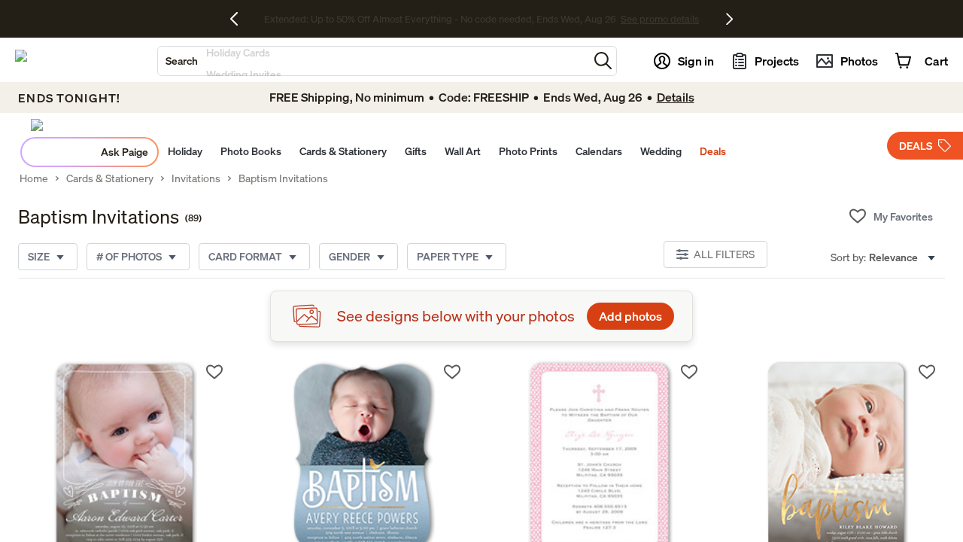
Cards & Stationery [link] (109, 178)
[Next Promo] (729, 19)
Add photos (630, 316)
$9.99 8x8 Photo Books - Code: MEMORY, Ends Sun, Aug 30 (440, 19)
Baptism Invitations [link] (283, 178)
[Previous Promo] (239, 19)
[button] (603, 60)
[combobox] (373, 61)
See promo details (613, 19)
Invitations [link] (196, 178)
